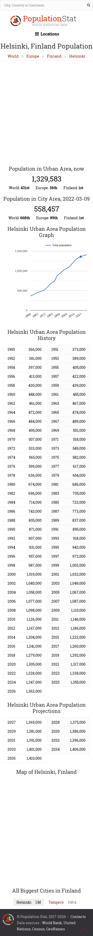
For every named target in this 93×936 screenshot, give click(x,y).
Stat (49, 21)
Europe (32, 56)
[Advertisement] (46, 113)
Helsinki (77, 56)
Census (38, 928)
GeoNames (55, 928)
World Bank (52, 922)
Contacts (78, 916)
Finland (54, 56)
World (13, 56)
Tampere (56, 902)
